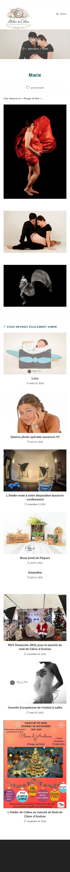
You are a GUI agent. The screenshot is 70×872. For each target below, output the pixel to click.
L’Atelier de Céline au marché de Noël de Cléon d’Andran (35, 814)
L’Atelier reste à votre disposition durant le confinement (35, 497)
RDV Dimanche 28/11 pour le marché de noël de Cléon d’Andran (35, 647)
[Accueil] (23, 48)
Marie (45, 48)
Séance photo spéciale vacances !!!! (35, 437)
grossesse (37, 87)
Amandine (35, 572)
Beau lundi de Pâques (35, 558)
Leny (35, 378)
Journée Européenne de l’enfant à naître (35, 707)
